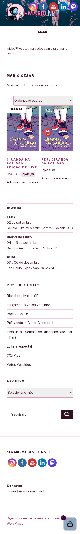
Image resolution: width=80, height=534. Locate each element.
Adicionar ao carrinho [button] (22, 182)
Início (10, 48)
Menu (42, 32)
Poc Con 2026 (17, 314)
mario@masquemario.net (25, 491)
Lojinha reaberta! (19, 346)
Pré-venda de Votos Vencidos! (30, 323)
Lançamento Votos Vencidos (29, 305)
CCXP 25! (14, 356)
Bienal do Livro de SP (23, 296)
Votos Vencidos (19, 365)
